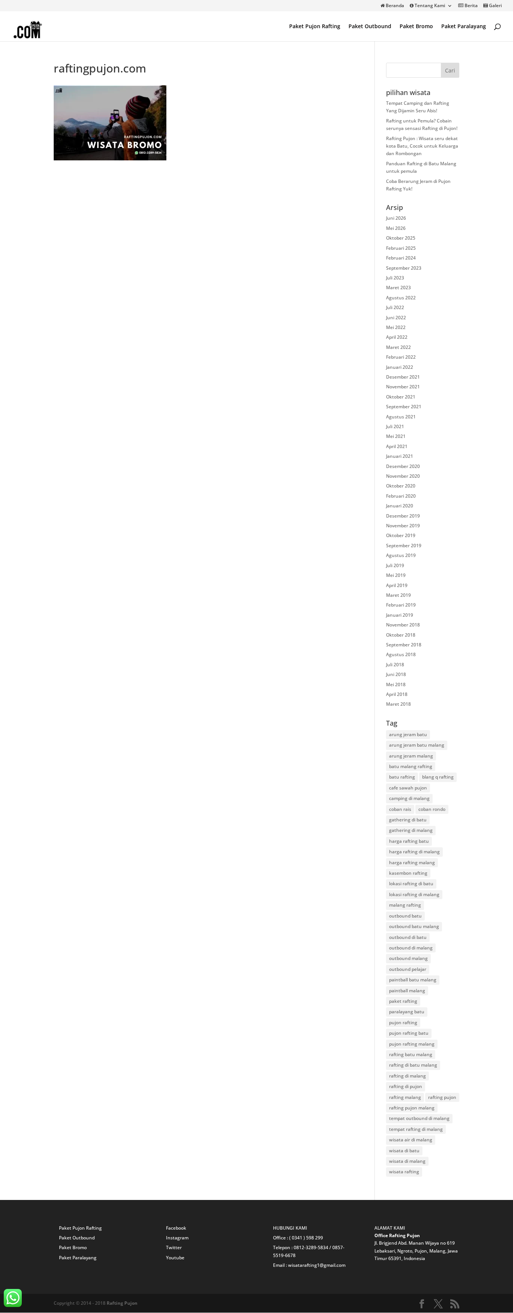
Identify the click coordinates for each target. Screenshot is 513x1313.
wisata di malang (407, 1161)
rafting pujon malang (412, 1108)
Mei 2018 (396, 684)
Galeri (495, 6)
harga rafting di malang (414, 851)
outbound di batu (408, 937)
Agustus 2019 (401, 555)
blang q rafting (438, 777)
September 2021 (403, 406)
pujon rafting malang (412, 1044)
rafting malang (405, 1097)
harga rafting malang (412, 862)
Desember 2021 (403, 377)
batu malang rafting (410, 766)
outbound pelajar (407, 969)
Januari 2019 (399, 615)
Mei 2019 (396, 575)
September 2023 (403, 268)
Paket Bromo (416, 27)
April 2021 (396, 446)
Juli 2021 (395, 426)
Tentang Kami (429, 6)
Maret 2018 (398, 704)
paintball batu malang (412, 979)
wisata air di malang (410, 1139)
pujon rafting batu (409, 1033)
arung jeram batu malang (416, 745)
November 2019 (403, 525)
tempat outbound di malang (419, 1118)
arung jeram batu (408, 734)
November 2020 (403, 476)
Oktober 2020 (400, 486)
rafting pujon (442, 1097)
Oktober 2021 (400, 397)
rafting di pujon (405, 1086)
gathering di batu (408, 819)
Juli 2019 (395, 565)
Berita (470, 6)
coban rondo (431, 809)
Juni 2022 (396, 317)
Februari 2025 (401, 248)
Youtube (175, 1257)
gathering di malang (411, 830)
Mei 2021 (396, 436)
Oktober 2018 (400, 635)
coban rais (400, 809)
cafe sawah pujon (408, 788)
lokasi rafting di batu (411, 883)
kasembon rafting (408, 873)
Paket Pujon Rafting (314, 27)
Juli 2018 (395, 664)
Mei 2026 (396, 228)
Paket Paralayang (463, 27)
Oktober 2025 (400, 238)
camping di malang (409, 798)
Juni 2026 (396, 218)
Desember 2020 (403, 466)
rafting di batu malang (413, 1065)
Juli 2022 (395, 307)
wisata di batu (404, 1150)
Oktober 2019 (400, 535)
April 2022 (396, 337)
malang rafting (405, 905)
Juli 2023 (395, 278)
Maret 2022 (398, 347)
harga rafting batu (409, 841)
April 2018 (396, 694)
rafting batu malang (410, 1054)
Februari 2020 (401, 496)
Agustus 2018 (401, 654)
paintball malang (407, 990)
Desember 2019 (403, 516)
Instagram (177, 1238)
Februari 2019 (401, 605)
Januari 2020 (399, 506)
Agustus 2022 (401, 297)
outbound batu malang (414, 926)
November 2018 (403, 625)
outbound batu (405, 916)
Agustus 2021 (401, 417)
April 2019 (396, 585)
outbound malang (408, 958)
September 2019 (403, 545)
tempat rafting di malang (416, 1129)
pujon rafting (403, 1022)
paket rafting (403, 1001)
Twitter (174, 1247)
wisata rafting (404, 1171)
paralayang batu (406, 1011)
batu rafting (402, 777)
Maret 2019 (398, 595)
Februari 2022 (401, 357)
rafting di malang (407, 1076)
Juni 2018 (396, 674)
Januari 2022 (399, 367)
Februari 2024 (401, 258)
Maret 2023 (398, 287)
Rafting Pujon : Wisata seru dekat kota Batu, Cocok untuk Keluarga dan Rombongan (422, 146)
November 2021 (403, 386)
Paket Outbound (370, 27)
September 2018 (403, 644)
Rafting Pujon (122, 1303)
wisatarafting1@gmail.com (317, 1265)
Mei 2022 (396, 327)
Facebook (176, 1228)
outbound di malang (411, 948)
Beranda (394, 6)
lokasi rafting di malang (414, 894)
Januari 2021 (399, 456)
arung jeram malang (411, 756)
